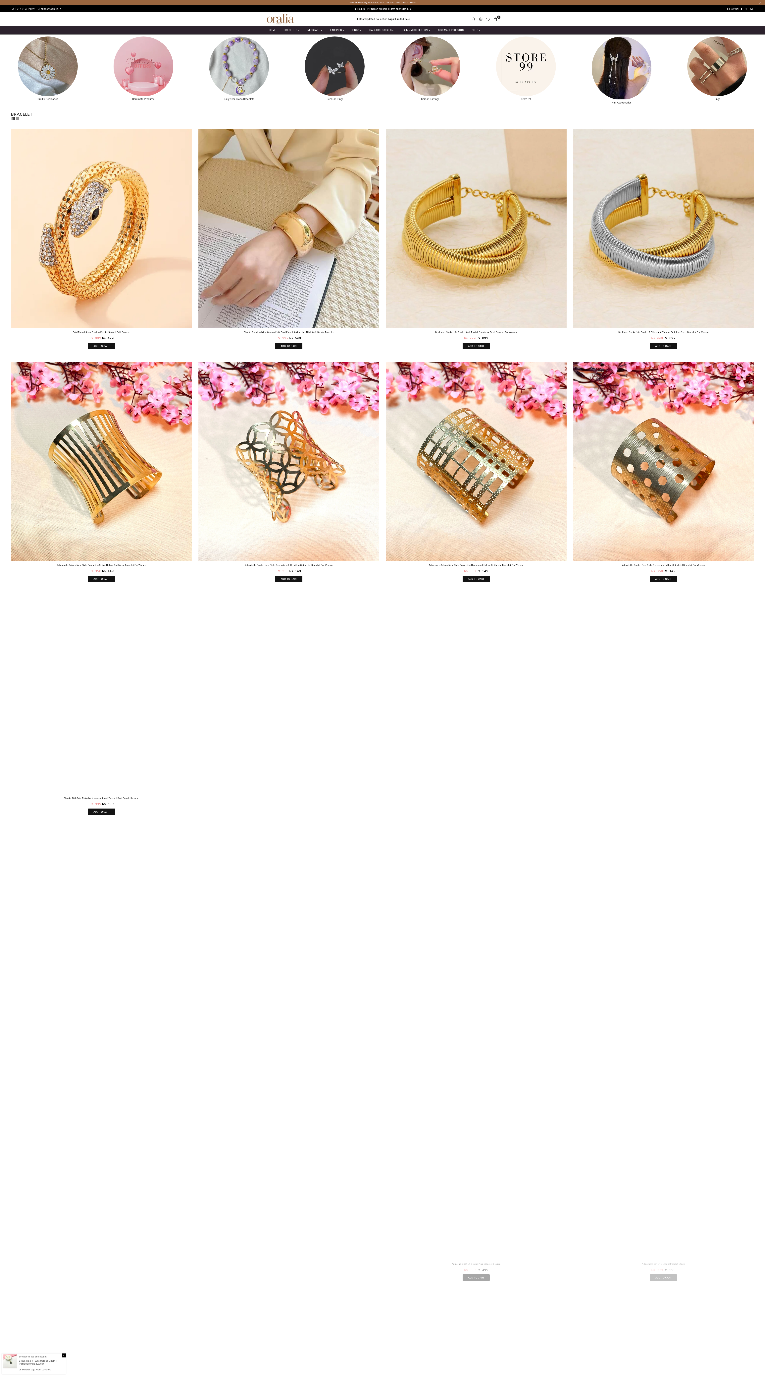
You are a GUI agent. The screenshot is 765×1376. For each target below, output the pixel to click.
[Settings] (480, 19)
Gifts (475, 30)
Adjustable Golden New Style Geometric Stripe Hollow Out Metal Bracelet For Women (101, 565)
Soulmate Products (451, 30)
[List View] (17, 118)
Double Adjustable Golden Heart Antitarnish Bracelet (288, 1264)
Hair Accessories (380, 30)
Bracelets (291, 30)
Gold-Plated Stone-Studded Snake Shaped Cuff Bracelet (102, 332)
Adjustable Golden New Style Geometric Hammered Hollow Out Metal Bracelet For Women (476, 565)
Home (272, 30)
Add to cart (101, 345)
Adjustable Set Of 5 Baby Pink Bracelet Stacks (476, 1264)
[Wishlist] (488, 19)
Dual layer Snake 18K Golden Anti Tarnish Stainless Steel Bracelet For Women (476, 332)
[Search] (473, 19)
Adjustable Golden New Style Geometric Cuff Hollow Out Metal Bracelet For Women (288, 565)
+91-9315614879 (25, 9)
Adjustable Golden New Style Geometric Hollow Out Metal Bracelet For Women (663, 565)
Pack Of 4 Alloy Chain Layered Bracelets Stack (101, 1264)
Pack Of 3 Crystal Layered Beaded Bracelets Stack (663, 1031)
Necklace (314, 30)
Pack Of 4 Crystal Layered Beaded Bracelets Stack (289, 798)
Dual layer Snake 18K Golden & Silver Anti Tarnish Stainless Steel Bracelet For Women (663, 332)
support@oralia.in (50, 9)
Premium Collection (415, 30)
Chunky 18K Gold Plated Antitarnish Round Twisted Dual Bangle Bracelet (101, 798)
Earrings (336, 30)
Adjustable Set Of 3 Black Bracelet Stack (663, 1264)
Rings (356, 30)
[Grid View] (13, 118)
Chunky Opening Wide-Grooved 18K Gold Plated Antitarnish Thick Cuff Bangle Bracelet (289, 332)
